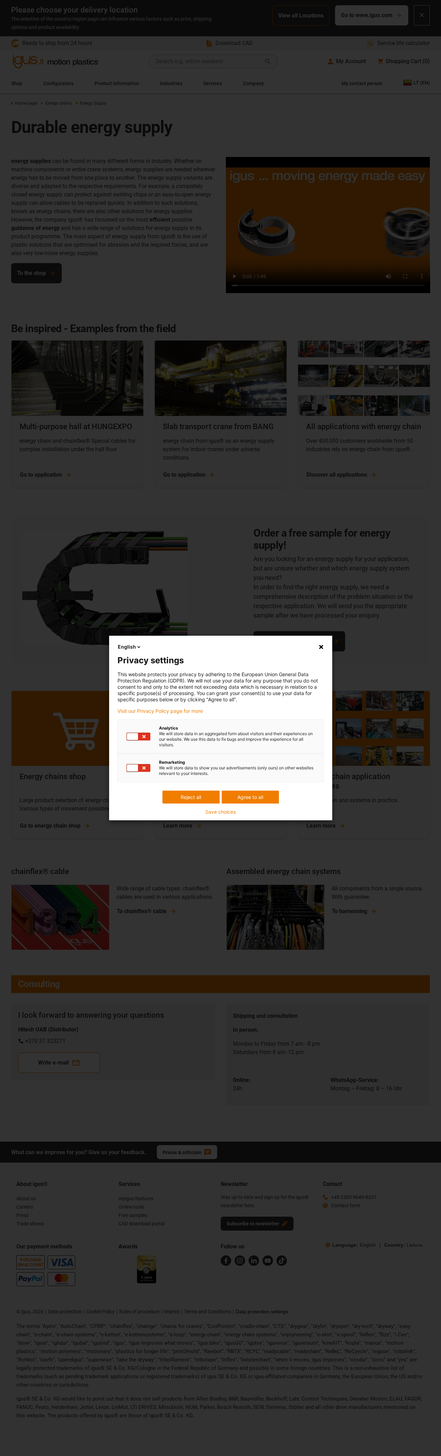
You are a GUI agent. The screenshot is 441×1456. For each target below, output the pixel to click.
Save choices (220, 812)
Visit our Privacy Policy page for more (160, 711)
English (127, 647)
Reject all (191, 797)
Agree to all (250, 797)
